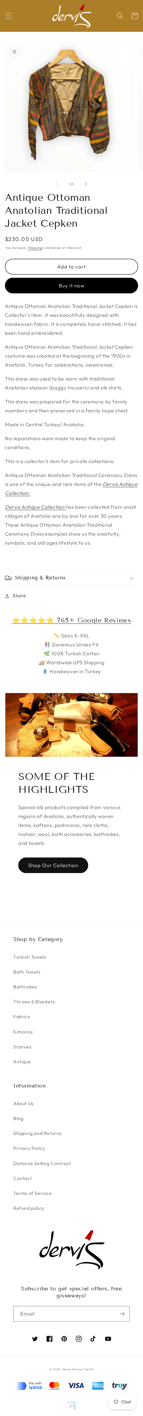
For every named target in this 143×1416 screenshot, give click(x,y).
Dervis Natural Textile (78, 1369)
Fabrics (21, 1017)
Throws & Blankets (34, 1002)
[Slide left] (57, 184)
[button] (8, 16)
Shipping (35, 248)
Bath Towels (27, 972)
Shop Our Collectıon (53, 865)
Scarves (22, 1047)
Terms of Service (32, 1193)
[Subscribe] (122, 1314)
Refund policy (28, 1208)
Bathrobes (25, 987)
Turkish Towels (29, 957)
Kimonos (23, 1032)
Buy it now (71, 285)
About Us (23, 1103)
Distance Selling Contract (42, 1163)
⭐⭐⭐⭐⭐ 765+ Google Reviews (71, 620)
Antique (22, 1062)
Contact (22, 1178)
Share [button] (19, 596)
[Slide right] (86, 184)
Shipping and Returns (37, 1133)
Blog (18, 1118)
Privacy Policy (29, 1148)
